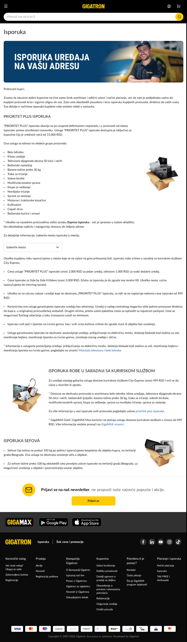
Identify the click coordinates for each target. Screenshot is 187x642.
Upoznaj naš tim (75, 575)
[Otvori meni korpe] (178, 6)
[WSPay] (128, 629)
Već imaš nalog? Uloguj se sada (14, 567)
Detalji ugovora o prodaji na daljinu (106, 578)
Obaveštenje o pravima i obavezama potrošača (108, 589)
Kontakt (131, 570)
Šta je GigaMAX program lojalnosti (137, 583)
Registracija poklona (47, 576)
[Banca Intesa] (73, 629)
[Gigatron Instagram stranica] (169, 542)
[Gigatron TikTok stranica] (178, 542)
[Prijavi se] (169, 6)
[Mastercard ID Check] (170, 629)
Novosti (40, 571)
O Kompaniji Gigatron (78, 570)
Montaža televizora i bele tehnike (100, 350)
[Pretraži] (179, 17)
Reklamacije (103, 598)
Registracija (11, 580)
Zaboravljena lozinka (16, 575)
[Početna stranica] (93, 6)
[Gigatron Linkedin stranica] (152, 542)
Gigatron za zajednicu (78, 586)
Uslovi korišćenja (105, 565)
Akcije (39, 565)
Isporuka (43, 542)
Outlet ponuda (104, 609)
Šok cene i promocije (70, 542)
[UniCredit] (59, 629)
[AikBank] (86, 629)
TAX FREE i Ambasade (163, 578)
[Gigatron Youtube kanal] (160, 542)
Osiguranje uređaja (106, 604)
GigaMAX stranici (112, 424)
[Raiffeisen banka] (114, 629)
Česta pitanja (134, 575)
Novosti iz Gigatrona (77, 592)
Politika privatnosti (106, 571)
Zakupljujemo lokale (77, 597)
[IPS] (142, 629)
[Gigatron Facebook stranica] (143, 542)
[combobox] (93, 17)
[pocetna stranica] (18, 542)
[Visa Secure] (156, 629)
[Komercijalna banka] (100, 629)
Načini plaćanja (165, 565)
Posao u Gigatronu (76, 581)
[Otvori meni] (5, 6)
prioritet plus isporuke (150, 411)
